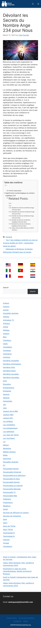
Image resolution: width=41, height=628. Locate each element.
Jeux (5, 408)
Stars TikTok (8, 530)
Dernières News (9, 371)
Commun (6, 357)
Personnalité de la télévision (14, 475)
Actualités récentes (10, 313)
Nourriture (7, 459)
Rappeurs (7, 506)
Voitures (6, 540)
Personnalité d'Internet (12, 472)
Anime (5, 327)
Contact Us (17, 621)
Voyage (6, 543)
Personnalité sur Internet (13, 486)
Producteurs (8, 503)
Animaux (6, 323)
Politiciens (7, 499)
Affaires (6, 317)
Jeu (4, 405)
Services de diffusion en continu (16, 513)
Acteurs (6, 303)
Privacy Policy (12, 618)
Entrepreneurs (8, 388)
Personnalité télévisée (12, 489)
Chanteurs (7, 340)
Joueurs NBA (8, 415)
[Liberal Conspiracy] (8, 4)
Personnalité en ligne (11, 479)
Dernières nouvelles (11, 374)
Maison (6, 445)
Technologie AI (9, 533)
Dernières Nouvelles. (11, 378)
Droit (5, 381)
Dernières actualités (11, 361)
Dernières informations (12, 364)
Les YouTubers (9, 438)
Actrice (6, 310)
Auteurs (6, 334)
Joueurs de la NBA (10, 411)
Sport (5, 523)
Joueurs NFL (8, 418)
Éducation (7, 384)
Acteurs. (6, 307)
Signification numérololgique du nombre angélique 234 (20, 194)
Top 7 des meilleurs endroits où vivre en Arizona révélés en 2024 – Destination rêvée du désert (20, 243)
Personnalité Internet (11, 482)
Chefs (5, 344)
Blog (4, 337)
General (9, 237)
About (25, 621)
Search (6, 288)
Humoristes (7, 401)
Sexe (5, 519)
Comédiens (7, 347)
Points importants (15, 191)
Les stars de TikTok (11, 435)
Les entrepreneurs (10, 428)
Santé (5, 509)
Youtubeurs (7, 546)
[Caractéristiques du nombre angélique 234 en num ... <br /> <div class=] (10, 203)
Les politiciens (8, 432)
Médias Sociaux (9, 452)
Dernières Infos (9, 367)
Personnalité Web (10, 496)
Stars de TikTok (9, 526)
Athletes (6, 330)
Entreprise (7, 391)
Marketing (7, 448)
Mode (5, 455)
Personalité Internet (11, 469)
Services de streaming (12, 516)
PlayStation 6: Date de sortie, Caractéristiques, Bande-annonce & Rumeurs (17, 571)
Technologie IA (9, 536)
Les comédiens (9, 425)
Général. (6, 398)
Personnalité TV (9, 492)
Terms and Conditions (26, 618)
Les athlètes (8, 421)
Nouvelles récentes (10, 462)
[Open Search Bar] (33, 4)
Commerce (7, 354)
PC (4, 465)
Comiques (7, 351)
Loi (4, 442)
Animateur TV (8, 320)
